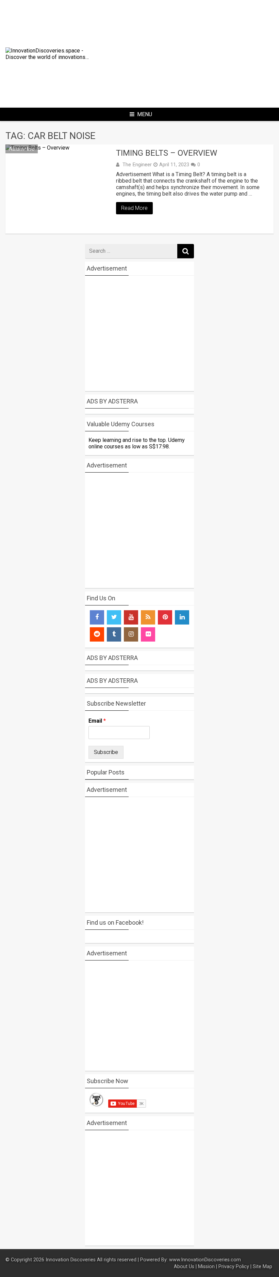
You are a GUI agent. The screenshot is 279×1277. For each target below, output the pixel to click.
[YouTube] (131, 617)
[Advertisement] (196, 50)
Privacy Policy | (234, 1267)
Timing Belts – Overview (166, 153)
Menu (144, 114)
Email (97, 721)
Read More (134, 208)
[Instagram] (131, 634)
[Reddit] (97, 634)
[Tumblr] (114, 634)
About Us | (185, 1267)
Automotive (21, 149)
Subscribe (106, 752)
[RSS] (148, 617)
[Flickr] (148, 634)
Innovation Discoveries (71, 1260)
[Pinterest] (165, 617)
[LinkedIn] (182, 617)
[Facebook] (97, 617)
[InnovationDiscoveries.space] (50, 57)
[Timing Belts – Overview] (59, 189)
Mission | (207, 1267)
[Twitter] (114, 617)
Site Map (263, 1267)
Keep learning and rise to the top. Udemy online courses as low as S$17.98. (136, 443)
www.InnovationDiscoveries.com (205, 1260)
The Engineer (137, 164)
